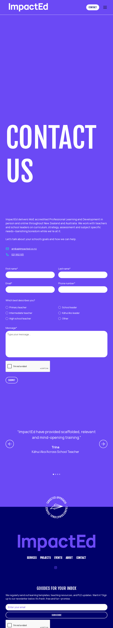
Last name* (64, 268)
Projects (45, 558)
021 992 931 (17, 254)
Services (32, 558)
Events (58, 558)
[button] (104, 7)
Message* (11, 328)
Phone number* (66, 283)
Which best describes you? (20, 300)
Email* (9, 283)
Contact (93, 7)
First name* (12, 268)
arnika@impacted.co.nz (24, 248)
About (69, 558)
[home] (43, 7)
